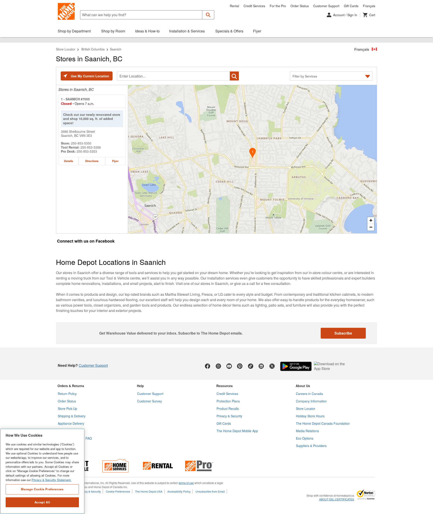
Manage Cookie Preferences (42, 489)
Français (369, 6)
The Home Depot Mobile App (237, 431)
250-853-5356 (91, 147)
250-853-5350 (81, 143)
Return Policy (67, 393)
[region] (42, 471)
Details (68, 161)
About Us (303, 385)
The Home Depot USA (148, 491)
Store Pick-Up (67, 408)
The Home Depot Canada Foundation (323, 423)
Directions (92, 161)
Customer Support (326, 6)
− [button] (370, 227)
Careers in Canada (309, 393)
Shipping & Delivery (71, 416)
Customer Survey (149, 401)
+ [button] (370, 220)
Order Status (299, 6)
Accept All (42, 502)
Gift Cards (351, 6)
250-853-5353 (87, 151)
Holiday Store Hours (310, 416)
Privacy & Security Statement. (51, 480)
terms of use (186, 483)
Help (140, 385)
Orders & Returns (71, 385)
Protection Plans (228, 401)
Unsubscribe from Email (210, 491)
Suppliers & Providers (311, 445)
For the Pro (278, 6)
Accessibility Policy (179, 491)
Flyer (115, 161)
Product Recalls (227, 408)
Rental (234, 6)
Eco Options (304, 438)
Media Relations (307, 431)
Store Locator (65, 49)
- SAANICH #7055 (75, 99)
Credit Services (254, 6)
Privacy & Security (229, 416)
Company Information (311, 401)
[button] (208, 14)
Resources (224, 385)
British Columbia (93, 49)
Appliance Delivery (71, 423)
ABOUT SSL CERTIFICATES (336, 499)
